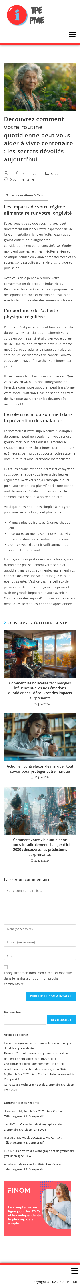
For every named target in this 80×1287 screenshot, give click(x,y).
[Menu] (72, 34)
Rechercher (12, 1012)
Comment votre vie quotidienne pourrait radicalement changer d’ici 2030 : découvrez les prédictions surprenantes (40, 847)
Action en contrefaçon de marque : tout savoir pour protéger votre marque (40, 769)
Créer (55, 173)
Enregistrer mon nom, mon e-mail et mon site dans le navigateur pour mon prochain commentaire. (38, 978)
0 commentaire (22, 179)
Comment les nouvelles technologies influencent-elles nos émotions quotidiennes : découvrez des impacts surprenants (40, 690)
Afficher (40, 195)
